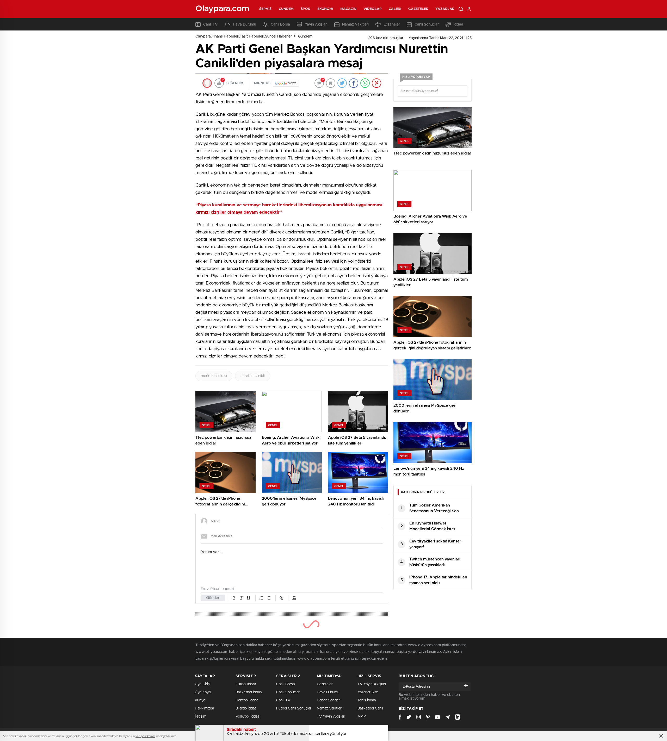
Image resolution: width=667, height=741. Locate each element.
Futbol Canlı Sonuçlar (293, 708)
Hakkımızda (204, 708)
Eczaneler (392, 24)
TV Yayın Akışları (331, 716)
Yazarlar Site (367, 692)
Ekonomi (325, 9)
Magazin (348, 9)
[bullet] (268, 598)
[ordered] (261, 598)
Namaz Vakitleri (355, 24)
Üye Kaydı (203, 692)
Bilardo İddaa (246, 708)
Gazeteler (418, 9)
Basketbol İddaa (249, 692)
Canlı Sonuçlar (427, 24)
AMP (361, 716)
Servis (265, 9)
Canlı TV (210, 24)
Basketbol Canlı (370, 708)
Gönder (213, 598)
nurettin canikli (252, 376)
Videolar (372, 9)
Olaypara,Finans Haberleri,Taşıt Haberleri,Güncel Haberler (243, 36)
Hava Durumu (244, 24)
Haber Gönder (328, 700)
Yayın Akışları (316, 24)
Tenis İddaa (366, 700)
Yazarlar (444, 9)
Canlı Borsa (280, 24)
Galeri (395, 9)
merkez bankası (214, 376)
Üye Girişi (203, 684)
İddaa (458, 24)
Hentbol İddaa (247, 700)
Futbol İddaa (246, 684)
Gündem (286, 9)
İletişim (200, 716)
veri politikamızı (145, 736)
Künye (200, 700)
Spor (305, 9)
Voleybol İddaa (247, 716)
